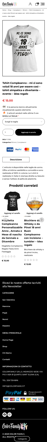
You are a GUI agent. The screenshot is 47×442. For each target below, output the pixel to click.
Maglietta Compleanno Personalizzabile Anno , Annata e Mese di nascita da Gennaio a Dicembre (12, 231)
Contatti (6, 359)
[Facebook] (4, 414)
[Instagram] (9, 414)
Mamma (6, 306)
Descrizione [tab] (16, 159)
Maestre (6, 326)
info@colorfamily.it (13, 386)
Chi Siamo (7, 353)
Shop (4, 346)
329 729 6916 (12, 380)
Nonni (5, 319)
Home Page (7, 340)
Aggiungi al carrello (28, 132)
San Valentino (8, 300)
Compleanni (21, 142)
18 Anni (14, 142)
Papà (4, 313)
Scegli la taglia (10, 116)
